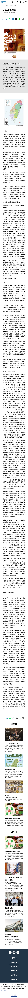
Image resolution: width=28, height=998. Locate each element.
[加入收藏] (22, 19)
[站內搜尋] (18, 2)
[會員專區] (23, 2)
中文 (14, 2)
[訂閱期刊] (20, 2)
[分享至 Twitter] (16, 19)
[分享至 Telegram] (6, 19)
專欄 (7, 5)
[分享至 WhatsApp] (9, 19)
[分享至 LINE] (19, 19)
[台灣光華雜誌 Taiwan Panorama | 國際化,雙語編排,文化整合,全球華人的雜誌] (5, 2)
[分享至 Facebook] (13, 19)
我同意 (14, 995)
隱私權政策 (4, 990)
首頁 (3, 5)
